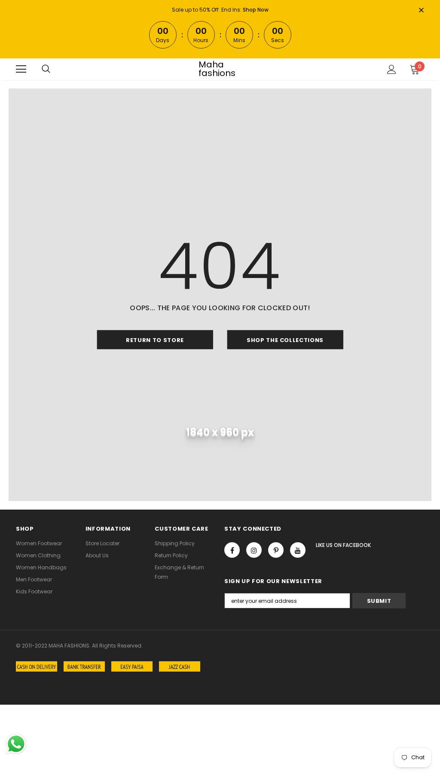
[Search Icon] (46, 69)
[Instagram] (254, 550)
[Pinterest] (276, 550)
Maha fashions (217, 68)
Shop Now (256, 9)
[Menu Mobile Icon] (21, 69)
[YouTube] (298, 550)
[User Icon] (391, 69)
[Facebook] (232, 550)
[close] (421, 10)
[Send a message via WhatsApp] (16, 744)
